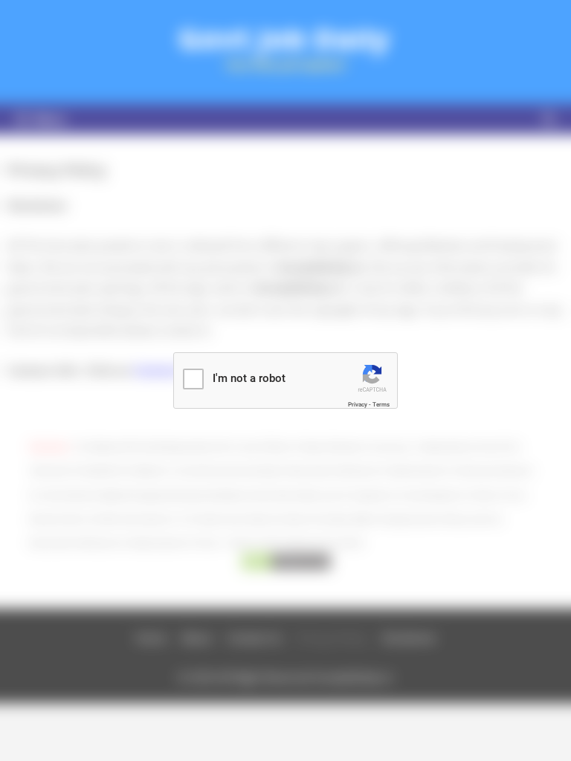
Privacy (357, 404)
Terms (381, 404)
